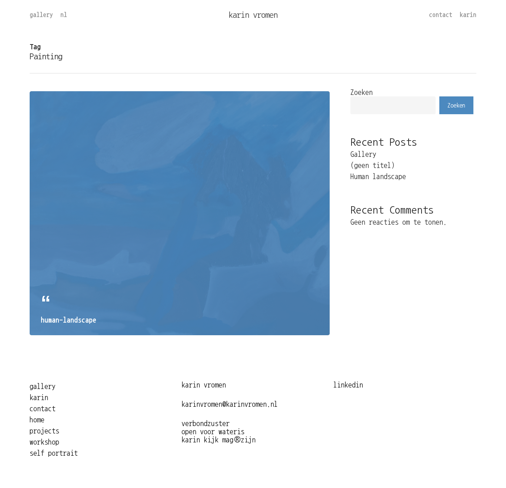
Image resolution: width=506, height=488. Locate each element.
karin (39, 397)
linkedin (348, 385)
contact (43, 408)
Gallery (363, 154)
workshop (44, 442)
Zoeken (361, 92)
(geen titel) (372, 165)
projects (44, 431)
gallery (43, 386)
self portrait (54, 453)
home (37, 419)
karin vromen (253, 14)
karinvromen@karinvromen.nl (230, 404)
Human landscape (378, 176)
